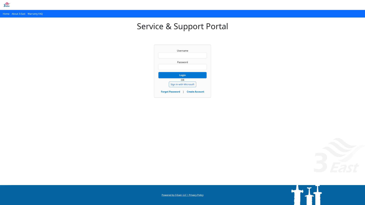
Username (182, 50)
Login (182, 75)
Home (6, 13)
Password (182, 62)
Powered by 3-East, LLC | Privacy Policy (182, 195)
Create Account (195, 91)
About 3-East (18, 13)
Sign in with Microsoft (182, 84)
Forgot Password (171, 91)
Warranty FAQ (35, 13)
